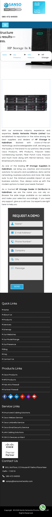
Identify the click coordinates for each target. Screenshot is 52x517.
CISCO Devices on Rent (14, 437)
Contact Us (8, 359)
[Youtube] (34, 396)
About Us (7, 315)
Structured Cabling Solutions (16, 413)
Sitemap (7, 330)
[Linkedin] (16, 396)
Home (4, 55)
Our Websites (9, 334)
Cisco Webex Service (13, 418)
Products (7, 320)
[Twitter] (10, 396)
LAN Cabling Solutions (13, 432)
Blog (5, 349)
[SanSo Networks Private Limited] (13, 7)
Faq (5, 354)
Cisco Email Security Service (16, 427)
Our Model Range (11, 339)
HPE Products (9, 380)
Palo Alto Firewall (11, 385)
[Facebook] (4, 396)
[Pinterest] (22, 396)
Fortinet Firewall (10, 390)
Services (7, 325)
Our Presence (9, 344)
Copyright (8, 510)
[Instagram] (28, 396)
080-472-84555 (10, 17)
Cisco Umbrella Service (13, 423)
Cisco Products (10, 375)
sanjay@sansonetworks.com (19, 481)
